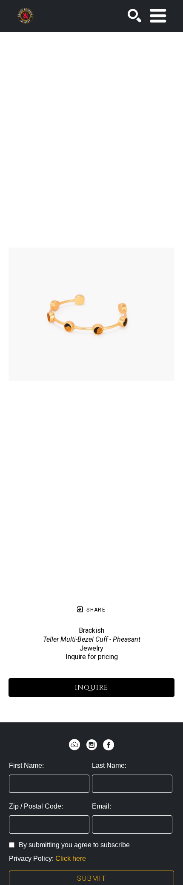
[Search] (134, 16)
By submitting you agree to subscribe (74, 844)
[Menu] (158, 16)
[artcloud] (74, 744)
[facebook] (108, 744)
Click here (70, 858)
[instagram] (91, 744)
